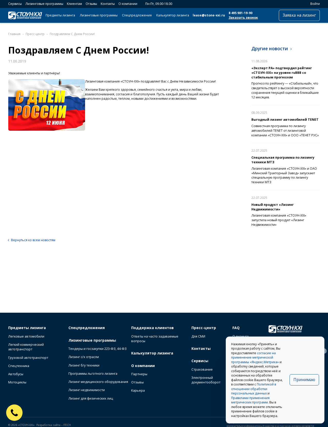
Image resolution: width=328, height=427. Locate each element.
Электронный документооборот (205, 379)
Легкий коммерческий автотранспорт (26, 346)
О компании (127, 4)
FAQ (236, 327)
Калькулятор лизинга (172, 15)
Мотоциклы (17, 382)
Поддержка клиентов (152, 327)
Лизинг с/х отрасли (83, 357)
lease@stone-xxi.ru (209, 15)
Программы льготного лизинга (92, 373)
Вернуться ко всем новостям (33, 240)
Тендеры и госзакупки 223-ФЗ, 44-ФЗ (97, 349)
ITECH (67, 425)
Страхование (202, 369)
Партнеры (139, 374)
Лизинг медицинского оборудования (98, 382)
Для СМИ (198, 336)
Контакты (108, 4)
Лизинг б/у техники (83, 365)
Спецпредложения (137, 15)
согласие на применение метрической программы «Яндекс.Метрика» (255, 357)
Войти (315, 4)
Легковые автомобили (26, 336)
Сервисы (15, 4)
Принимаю (304, 379)
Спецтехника (18, 366)
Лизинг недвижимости (86, 390)
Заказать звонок (243, 17)
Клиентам (74, 4)
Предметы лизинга (60, 15)
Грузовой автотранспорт (28, 357)
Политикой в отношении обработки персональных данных (253, 388)
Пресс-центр (203, 327)
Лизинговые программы (44, 4)
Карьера (138, 390)
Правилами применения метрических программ (250, 400)
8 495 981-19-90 (240, 13)
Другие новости (269, 48)
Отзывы (91, 4)
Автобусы (15, 374)
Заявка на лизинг (299, 15)
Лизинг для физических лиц (90, 398)
